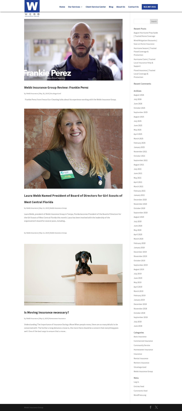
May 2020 (137, 230)
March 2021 (138, 186)
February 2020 (139, 243)
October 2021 (139, 156)
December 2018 (140, 304)
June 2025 (138, 125)
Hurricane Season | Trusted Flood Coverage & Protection (145, 51)
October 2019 (139, 260)
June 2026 (138, 103)
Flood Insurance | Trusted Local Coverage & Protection (144, 73)
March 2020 (138, 238)
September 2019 (141, 265)
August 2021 (139, 164)
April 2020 (138, 234)
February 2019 (139, 295)
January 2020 (139, 247)
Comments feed (140, 390)
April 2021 (138, 182)
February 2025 (139, 143)
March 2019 (138, 291)
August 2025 (139, 116)
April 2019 (138, 287)
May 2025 (137, 129)
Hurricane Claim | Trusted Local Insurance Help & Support (144, 62)
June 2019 (138, 278)
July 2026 (138, 99)
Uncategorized (55, 93)
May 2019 (137, 282)
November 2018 (140, 308)
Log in (136, 382)
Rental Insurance (141, 358)
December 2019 (140, 252)
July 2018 (138, 321)
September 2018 (141, 317)
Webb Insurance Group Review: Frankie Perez (56, 87)
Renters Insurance (141, 362)
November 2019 (140, 256)
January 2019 (139, 300)
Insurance (138, 354)
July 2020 (138, 221)
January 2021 (139, 195)
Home (62, 7)
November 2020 (140, 204)
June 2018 (138, 326)
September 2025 (141, 112)
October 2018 (139, 313)
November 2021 (140, 151)
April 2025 (138, 134)
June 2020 (138, 225)
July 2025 (138, 121)
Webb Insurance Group (58, 208)
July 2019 (138, 273)
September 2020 (141, 212)
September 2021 (141, 160)
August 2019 (139, 269)
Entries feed (139, 386)
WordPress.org (140, 395)
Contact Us (133, 7)
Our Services (74, 7)
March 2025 (138, 138)
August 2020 (139, 217)
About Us (120, 7)
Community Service (142, 345)
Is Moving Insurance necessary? (46, 312)
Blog (111, 7)
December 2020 (140, 199)
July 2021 (138, 169)
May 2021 (137, 178)
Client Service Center (96, 7)
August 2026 (139, 95)
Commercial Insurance (143, 341)
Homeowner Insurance (57, 318)
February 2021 (139, 191)
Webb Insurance (32, 93)
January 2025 (139, 147)
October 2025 (139, 108)
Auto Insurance (140, 336)
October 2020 (139, 208)
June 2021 (138, 173)
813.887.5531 (150, 6)
